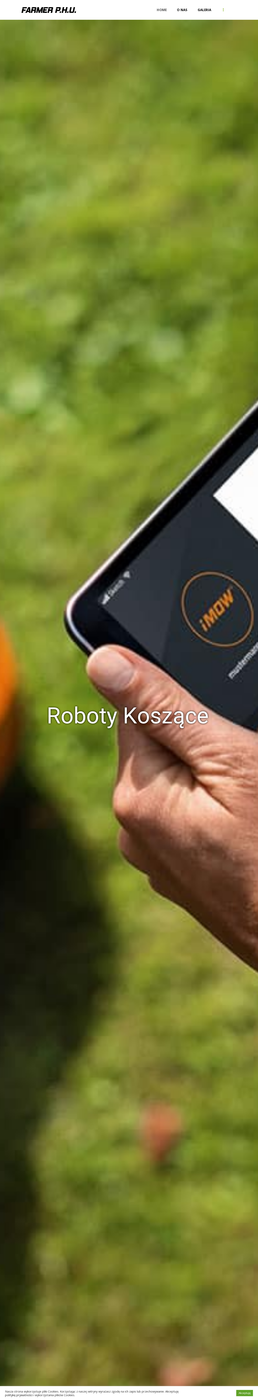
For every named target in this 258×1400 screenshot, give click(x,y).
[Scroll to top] (247, 1379)
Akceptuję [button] (245, 1393)
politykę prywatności (19, 1395)
